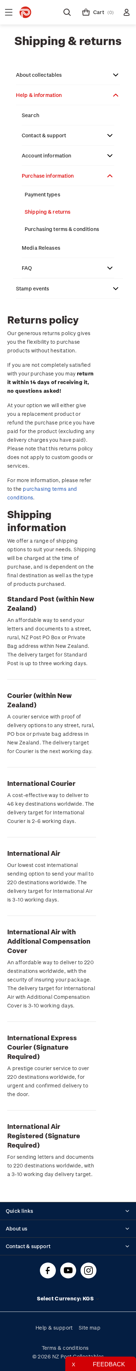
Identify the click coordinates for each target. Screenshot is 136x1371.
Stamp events (32, 288)
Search (30, 115)
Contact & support (44, 135)
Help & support (54, 1328)
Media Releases (41, 248)
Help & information (39, 95)
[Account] (126, 12)
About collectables (39, 75)
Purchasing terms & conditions (62, 229)
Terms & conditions (65, 1348)
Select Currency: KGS (66, 1298)
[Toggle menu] (8, 12)
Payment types (42, 194)
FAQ (27, 268)
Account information (46, 155)
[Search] (67, 12)
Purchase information (48, 176)
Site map (90, 1328)
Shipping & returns (47, 212)
